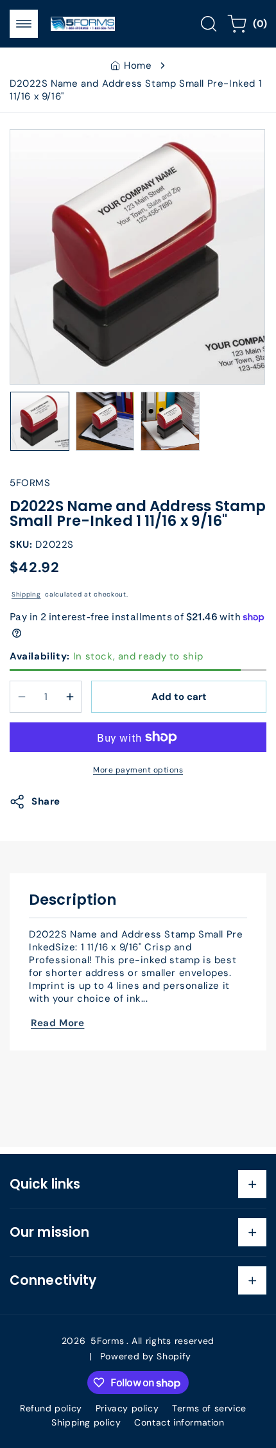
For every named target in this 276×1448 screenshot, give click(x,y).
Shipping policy (86, 1422)
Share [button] (45, 801)
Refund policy (51, 1408)
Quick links (45, 1184)
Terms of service (209, 1408)
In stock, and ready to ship (106, 656)
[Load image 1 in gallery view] (39, 421)
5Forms (107, 1341)
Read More (57, 1022)
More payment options (138, 770)
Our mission (49, 1232)
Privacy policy (127, 1408)
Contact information (179, 1422)
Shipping (26, 594)
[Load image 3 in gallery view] (170, 421)
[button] (24, 24)
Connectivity (53, 1280)
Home (137, 65)
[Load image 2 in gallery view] (105, 421)
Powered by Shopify (146, 1356)
